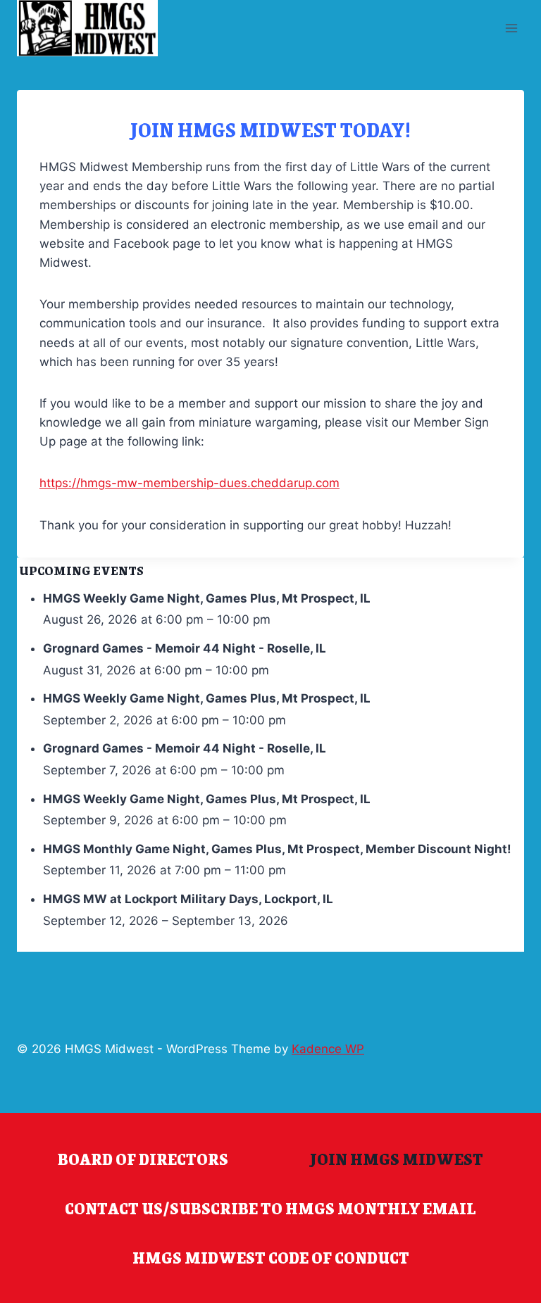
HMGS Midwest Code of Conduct (270, 1257)
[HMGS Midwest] (87, 28)
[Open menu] (511, 28)
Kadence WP (328, 1049)
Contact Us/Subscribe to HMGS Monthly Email (270, 1208)
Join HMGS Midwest (396, 1158)
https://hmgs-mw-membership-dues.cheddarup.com (189, 483)
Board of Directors (143, 1158)
